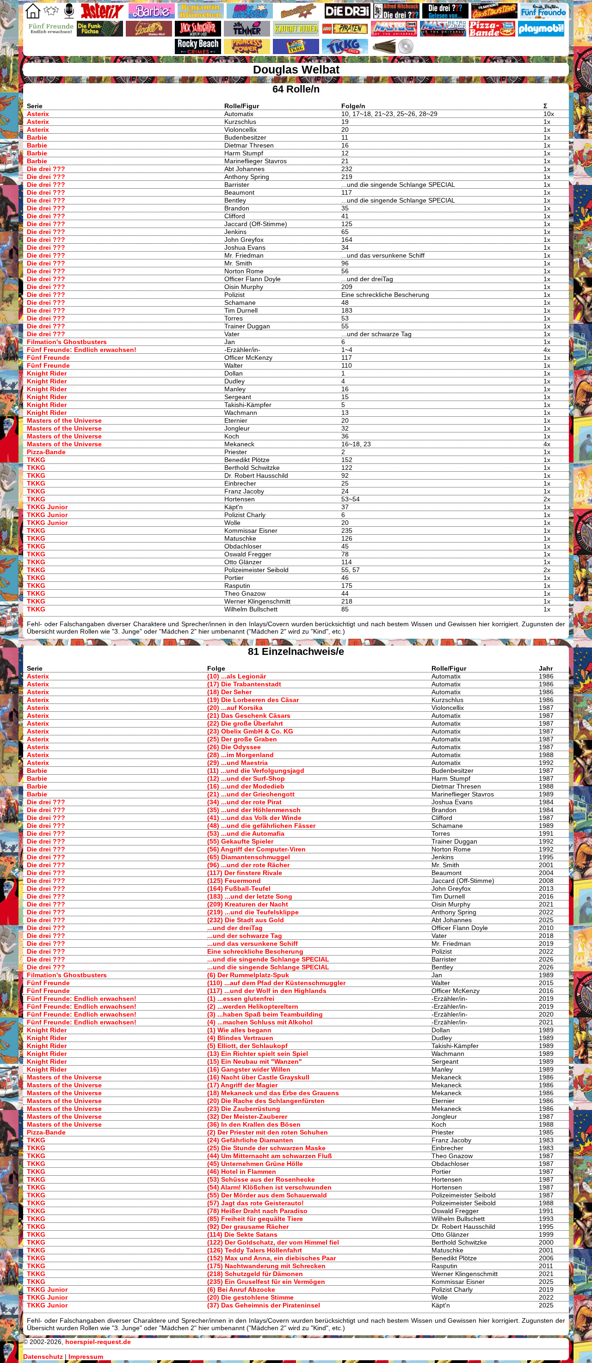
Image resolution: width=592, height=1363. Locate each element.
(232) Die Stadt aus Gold (245, 920)
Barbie (37, 137)
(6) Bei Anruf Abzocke (241, 1289)
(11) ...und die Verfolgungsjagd (255, 770)
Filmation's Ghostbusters (67, 341)
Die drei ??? (46, 169)
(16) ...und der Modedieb (245, 786)
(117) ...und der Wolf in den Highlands (267, 990)
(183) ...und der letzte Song (249, 896)
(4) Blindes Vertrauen (240, 1038)
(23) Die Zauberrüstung (243, 1108)
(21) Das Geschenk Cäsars (248, 715)
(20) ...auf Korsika (235, 707)
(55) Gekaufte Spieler (240, 841)
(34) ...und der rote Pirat (244, 802)
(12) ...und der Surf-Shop (246, 778)
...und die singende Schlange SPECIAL (268, 959)
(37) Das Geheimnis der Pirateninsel (263, 1305)
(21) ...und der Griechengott (251, 794)
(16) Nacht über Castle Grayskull (258, 1077)
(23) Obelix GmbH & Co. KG (250, 731)
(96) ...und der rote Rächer (248, 865)
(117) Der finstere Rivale (244, 872)
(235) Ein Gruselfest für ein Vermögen (266, 1281)
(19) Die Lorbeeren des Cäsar (253, 699)
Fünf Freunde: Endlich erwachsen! (81, 349)
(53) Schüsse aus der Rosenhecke (261, 1179)
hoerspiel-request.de (98, 1341)
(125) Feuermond (234, 880)
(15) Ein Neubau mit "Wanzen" (254, 1061)
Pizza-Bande (46, 452)
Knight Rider (47, 373)
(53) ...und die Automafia (245, 833)
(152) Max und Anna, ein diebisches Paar (271, 1258)
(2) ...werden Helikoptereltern (252, 1006)
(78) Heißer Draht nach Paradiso (257, 1211)
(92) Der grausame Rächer (248, 1226)
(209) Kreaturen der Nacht (247, 904)
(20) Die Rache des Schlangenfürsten (266, 1100)
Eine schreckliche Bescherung (255, 951)
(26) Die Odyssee (234, 747)
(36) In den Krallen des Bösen (254, 1124)
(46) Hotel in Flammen (241, 1171)
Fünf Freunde (48, 357)
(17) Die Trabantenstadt (244, 684)
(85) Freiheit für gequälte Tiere (255, 1218)
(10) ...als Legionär (236, 676)
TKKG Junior (47, 507)
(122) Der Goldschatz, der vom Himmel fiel (273, 1242)
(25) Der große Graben (242, 739)
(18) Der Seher (229, 692)
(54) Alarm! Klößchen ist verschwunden (269, 1187)
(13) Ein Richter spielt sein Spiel (257, 1053)
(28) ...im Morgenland (240, 755)
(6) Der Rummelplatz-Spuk (248, 975)
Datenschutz (43, 1356)
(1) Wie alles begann (239, 1030)
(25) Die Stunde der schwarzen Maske (266, 1148)
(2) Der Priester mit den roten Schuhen (267, 1132)
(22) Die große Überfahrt (245, 723)
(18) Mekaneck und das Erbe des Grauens (273, 1093)
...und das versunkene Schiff (252, 943)
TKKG (36, 459)
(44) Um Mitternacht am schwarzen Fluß (269, 1155)
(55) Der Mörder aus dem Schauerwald (267, 1195)
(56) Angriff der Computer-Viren (256, 849)
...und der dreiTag (235, 927)
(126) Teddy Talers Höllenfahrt (254, 1250)
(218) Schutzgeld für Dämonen (255, 1273)
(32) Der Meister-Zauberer (247, 1116)
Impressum (85, 1356)
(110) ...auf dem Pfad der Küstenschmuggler (276, 983)
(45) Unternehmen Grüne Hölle (255, 1163)
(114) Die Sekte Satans (242, 1234)
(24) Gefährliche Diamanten (250, 1140)
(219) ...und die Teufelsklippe (253, 912)
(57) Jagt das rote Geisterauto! (255, 1203)
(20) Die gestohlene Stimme (250, 1297)
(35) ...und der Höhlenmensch (254, 810)
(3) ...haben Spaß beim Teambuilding (265, 1014)
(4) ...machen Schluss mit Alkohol (260, 1022)
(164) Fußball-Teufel (239, 888)
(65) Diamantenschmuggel (248, 857)
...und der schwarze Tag (244, 935)
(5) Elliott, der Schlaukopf (247, 1045)
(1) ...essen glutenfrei (240, 998)
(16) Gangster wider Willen (248, 1069)
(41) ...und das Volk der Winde (254, 817)
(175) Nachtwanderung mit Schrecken (266, 1266)
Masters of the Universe (64, 420)
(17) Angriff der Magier (242, 1085)
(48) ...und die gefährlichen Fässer (261, 825)
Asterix (38, 113)
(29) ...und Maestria (237, 762)
